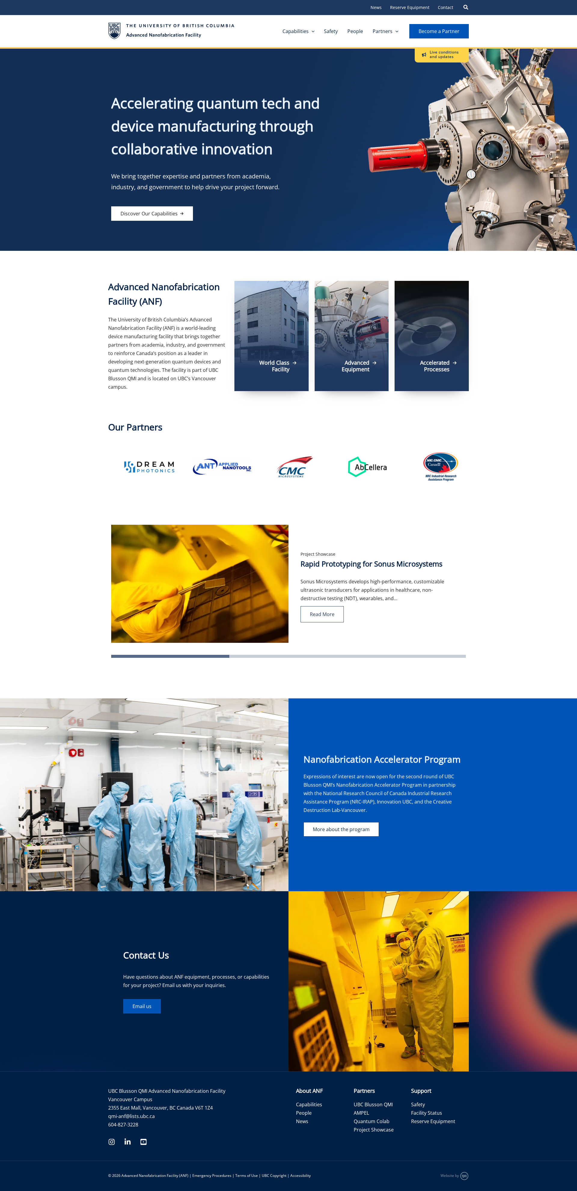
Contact (445, 7)
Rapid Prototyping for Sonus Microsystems (371, 564)
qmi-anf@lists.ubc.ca (131, 1116)
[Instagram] (111, 1141)
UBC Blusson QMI (373, 1104)
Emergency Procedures (211, 1175)
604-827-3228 (123, 1124)
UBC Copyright (274, 1175)
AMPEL (361, 1113)
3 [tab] (351, 658)
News (376, 7)
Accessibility (300, 1175)
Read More (322, 614)
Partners (382, 31)
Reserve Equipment (409, 7)
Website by (450, 1175)
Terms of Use (246, 1175)
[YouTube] (143, 1141)
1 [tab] (114, 658)
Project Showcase (318, 554)
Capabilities (295, 31)
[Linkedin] (127, 1141)
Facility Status (426, 1113)
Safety (331, 31)
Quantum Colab (371, 1121)
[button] (466, 7)
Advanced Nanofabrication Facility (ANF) (154, 1175)
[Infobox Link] (271, 335)
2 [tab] (232, 658)
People (355, 31)
